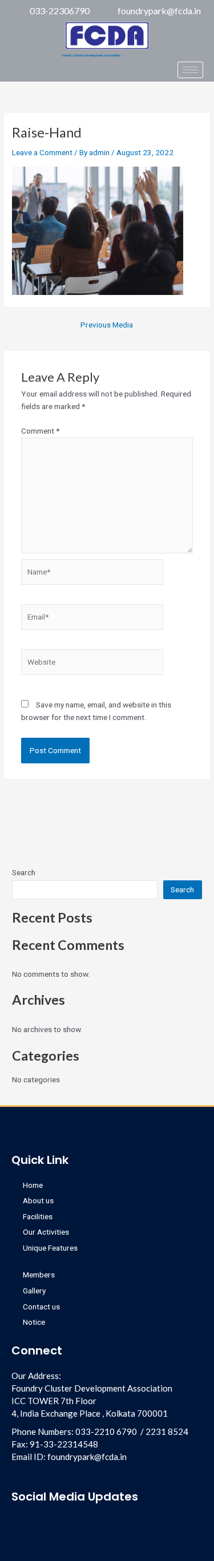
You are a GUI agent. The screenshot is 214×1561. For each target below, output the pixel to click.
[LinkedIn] (30, 73)
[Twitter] (68, 73)
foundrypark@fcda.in (87, 1456)
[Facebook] (11, 73)
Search (23, 872)
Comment (40, 430)
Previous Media (106, 325)
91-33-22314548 (64, 1444)
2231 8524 (167, 1431)
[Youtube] (57, 1523)
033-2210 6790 (106, 1431)
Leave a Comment (42, 152)
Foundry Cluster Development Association (91, 55)
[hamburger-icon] (190, 70)
